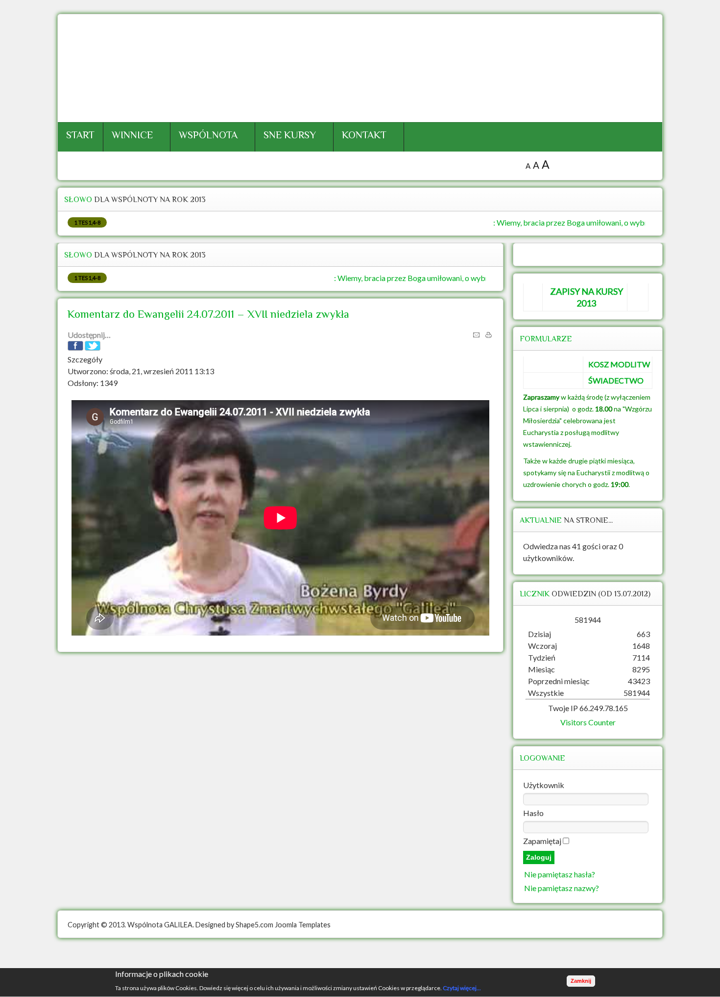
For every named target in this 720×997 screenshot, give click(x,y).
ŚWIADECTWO (616, 380)
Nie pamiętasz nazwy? (561, 888)
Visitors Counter (588, 722)
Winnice (132, 135)
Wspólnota (208, 135)
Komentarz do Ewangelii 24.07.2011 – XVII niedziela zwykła (208, 314)
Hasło (533, 813)
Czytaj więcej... (462, 988)
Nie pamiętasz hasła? (559, 874)
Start (80, 135)
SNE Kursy (290, 135)
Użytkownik (543, 785)
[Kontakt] (360, 965)
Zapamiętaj (542, 840)
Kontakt (364, 135)
